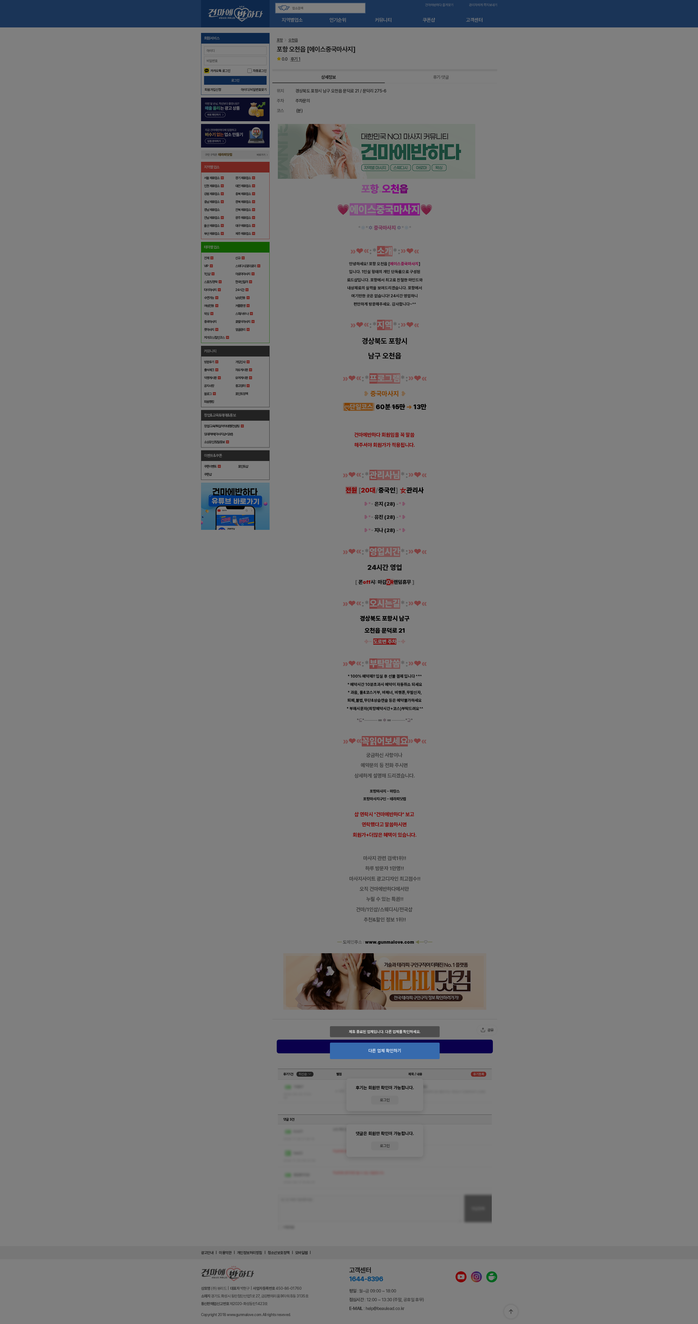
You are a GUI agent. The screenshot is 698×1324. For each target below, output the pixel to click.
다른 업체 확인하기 (384, 1050)
